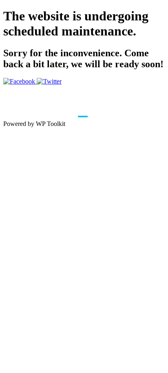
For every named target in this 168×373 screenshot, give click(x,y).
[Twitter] (49, 81)
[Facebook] (20, 81)
